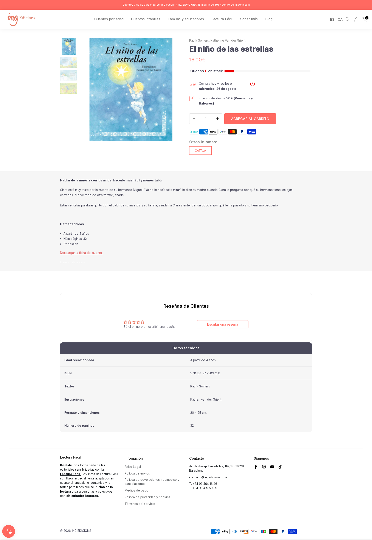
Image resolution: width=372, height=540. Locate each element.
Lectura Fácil (221, 19)
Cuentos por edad (109, 19)
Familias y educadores (186, 19)
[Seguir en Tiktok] (280, 466)
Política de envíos (137, 473)
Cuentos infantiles (145, 19)
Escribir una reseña (222, 324)
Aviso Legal (133, 466)
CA (340, 19)
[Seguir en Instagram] (264, 466)
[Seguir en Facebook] (256, 466)
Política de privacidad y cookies (147, 497)
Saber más (249, 19)
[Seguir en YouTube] (272, 466)
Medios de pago (136, 490)
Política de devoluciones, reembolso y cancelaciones (152, 482)
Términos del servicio (140, 504)
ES (332, 19)
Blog (269, 19)
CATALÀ (200, 150)
